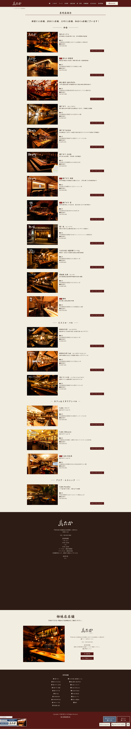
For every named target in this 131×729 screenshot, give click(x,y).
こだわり (54, 3)
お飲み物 (72, 3)
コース (61, 3)
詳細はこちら (88, 648)
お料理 (66, 3)
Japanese (4, 717)
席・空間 (79, 3)
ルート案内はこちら (87, 639)
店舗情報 (85, 3)
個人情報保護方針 (65, 717)
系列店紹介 (93, 3)
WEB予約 (112, 3)
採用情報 (100, 3)
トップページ (16, 8)
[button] (118, 724)
